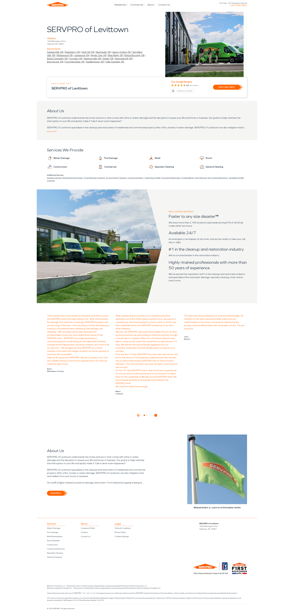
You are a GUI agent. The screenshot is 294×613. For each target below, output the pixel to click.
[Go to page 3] (149, 415)
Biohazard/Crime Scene (73, 178)
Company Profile (88, 528)
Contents (51, 181)
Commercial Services (56, 549)
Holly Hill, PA (88, 52)
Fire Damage (52, 532)
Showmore (52, 131)
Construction (52, 545)
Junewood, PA (81, 55)
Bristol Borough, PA (134, 55)
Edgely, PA (108, 58)
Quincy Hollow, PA (121, 52)
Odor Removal (200, 178)
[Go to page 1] (144, 415)
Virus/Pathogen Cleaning (94, 178)
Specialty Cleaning (55, 553)
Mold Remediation (54, 536)
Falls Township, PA (115, 61)
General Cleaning (54, 557)
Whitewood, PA (65, 55)
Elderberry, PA (72, 52)
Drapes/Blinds (188, 178)
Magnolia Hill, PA (123, 58)
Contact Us (164, 4)
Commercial (136, 5)
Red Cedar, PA (103, 52)
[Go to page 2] (147, 415)
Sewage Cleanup (54, 178)
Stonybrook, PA (55, 61)
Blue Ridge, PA (115, 55)
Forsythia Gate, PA (74, 61)
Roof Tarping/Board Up (218, 178)
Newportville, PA (92, 58)
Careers (84, 532)
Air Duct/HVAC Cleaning (116, 178)
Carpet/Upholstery (136, 178)
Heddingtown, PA (95, 61)
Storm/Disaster (53, 540)
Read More (56, 493)
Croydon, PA (75, 58)
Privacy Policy (120, 532)
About (150, 5)
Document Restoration (171, 178)
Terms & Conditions (123, 528)
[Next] (156, 415)
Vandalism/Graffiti (236, 178)
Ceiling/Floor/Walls (152, 178)
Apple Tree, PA (98, 55)
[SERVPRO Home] (57, 4)
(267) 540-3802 (238, 5)
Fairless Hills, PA (55, 52)
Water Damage (53, 528)
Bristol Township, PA (57, 58)
